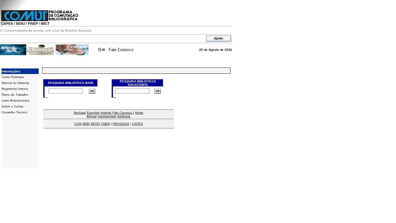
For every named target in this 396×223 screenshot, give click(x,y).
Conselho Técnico (14, 112)
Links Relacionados (15, 100)
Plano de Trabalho (15, 94)
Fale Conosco (121, 49)
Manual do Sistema (15, 83)
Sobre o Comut (12, 106)
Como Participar (13, 77)
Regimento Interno (15, 88)
